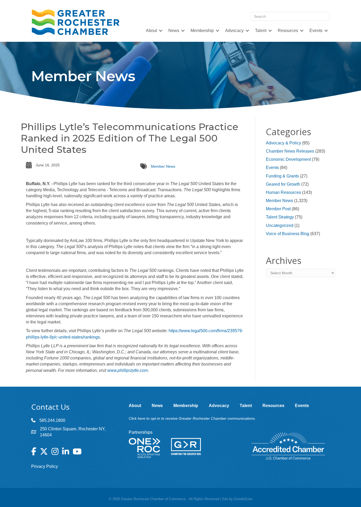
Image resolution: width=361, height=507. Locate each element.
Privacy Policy (44, 466)
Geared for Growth (283, 184)
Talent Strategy (280, 217)
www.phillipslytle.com (127, 370)
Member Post (278, 209)
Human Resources (283, 192)
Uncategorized (279, 225)
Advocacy (234, 30)
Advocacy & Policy (283, 143)
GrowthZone (243, 499)
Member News (163, 166)
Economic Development (288, 159)
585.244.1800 (52, 420)
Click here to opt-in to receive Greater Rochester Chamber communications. (192, 418)
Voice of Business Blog (287, 233)
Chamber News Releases (290, 151)
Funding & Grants (282, 176)
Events (272, 167)
